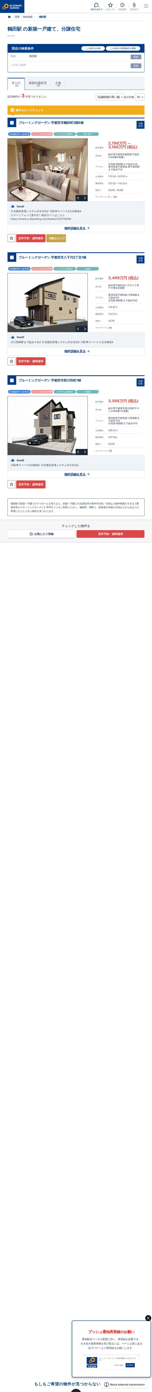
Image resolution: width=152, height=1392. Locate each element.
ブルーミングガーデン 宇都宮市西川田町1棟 (50, 380)
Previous (79, 198)
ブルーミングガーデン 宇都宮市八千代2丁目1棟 (52, 257)
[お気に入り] (11, 238)
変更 (136, 56)
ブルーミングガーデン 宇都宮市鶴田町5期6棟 (51, 123)
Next (84, 198)
